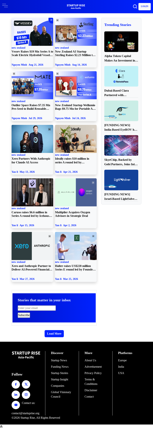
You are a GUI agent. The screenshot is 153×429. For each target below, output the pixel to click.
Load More (54, 333)
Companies (57, 385)
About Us (90, 360)
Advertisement (93, 366)
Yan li (23, 171)
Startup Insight (59, 379)
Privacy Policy (93, 373)
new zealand (32, 51)
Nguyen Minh (27, 64)
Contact (89, 396)
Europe (122, 360)
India (121, 366)
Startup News (59, 360)
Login (144, 6)
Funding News (59, 366)
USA (121, 373)
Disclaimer (91, 390)
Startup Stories (59, 373)
